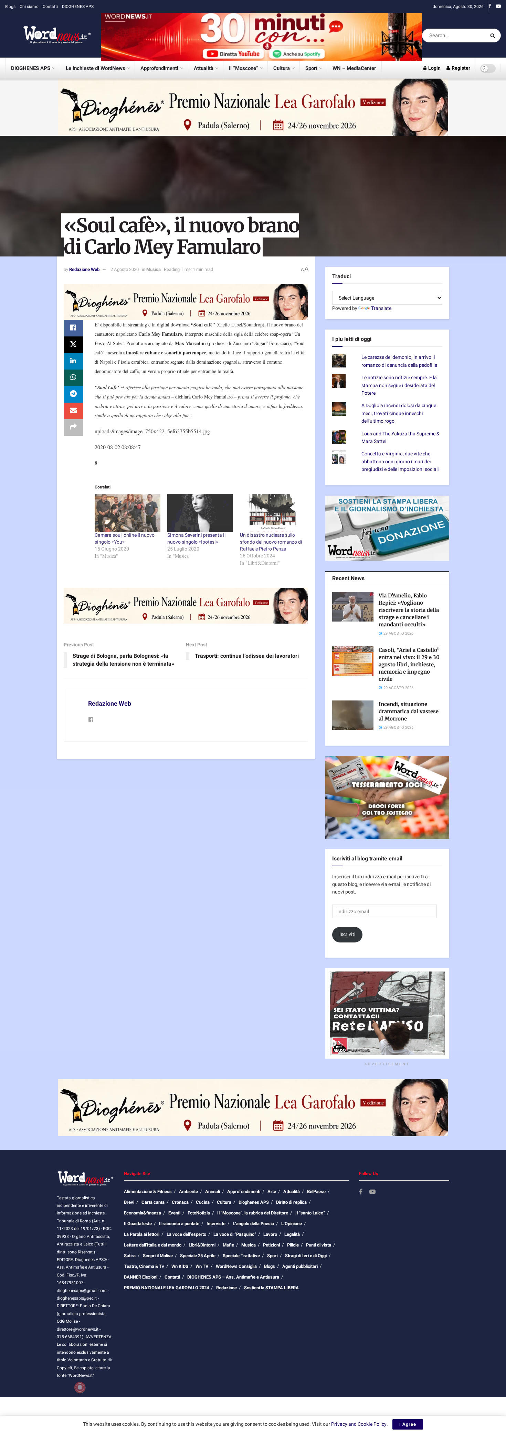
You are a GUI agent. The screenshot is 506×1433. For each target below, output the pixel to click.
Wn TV (202, 1266)
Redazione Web (84, 269)
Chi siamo (29, 6)
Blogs (10, 6)
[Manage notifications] (79, 1387)
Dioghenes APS (254, 1202)
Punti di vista (318, 1245)
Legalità (292, 1234)
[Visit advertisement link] (261, 35)
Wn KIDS (179, 1266)
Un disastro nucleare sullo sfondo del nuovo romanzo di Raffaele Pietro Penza (271, 542)
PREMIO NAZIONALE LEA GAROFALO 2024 (166, 1287)
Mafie (228, 1245)
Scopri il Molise (158, 1255)
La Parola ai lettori (141, 1234)
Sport (311, 68)
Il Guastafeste (138, 1223)
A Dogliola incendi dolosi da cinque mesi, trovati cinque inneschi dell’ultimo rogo (398, 413)
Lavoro (270, 1234)
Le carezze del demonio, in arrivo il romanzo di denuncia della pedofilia (399, 361)
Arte (271, 1191)
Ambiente (188, 1191)
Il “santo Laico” (310, 1213)
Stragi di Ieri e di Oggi (306, 1255)
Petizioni (271, 1245)
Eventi (174, 1213)
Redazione (226, 1287)
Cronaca (180, 1202)
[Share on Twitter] (73, 344)
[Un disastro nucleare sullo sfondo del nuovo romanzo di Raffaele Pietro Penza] (273, 513)
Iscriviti (347, 934)
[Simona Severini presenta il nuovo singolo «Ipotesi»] (200, 513)
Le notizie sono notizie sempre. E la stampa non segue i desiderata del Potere (399, 385)
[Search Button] (494, 35)
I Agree (407, 1424)
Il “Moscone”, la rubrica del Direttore (252, 1213)
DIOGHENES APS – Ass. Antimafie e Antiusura (233, 1277)
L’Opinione (291, 1223)
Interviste (216, 1223)
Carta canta (153, 1202)
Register (460, 68)
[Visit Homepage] (48, 36)
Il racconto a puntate (179, 1223)
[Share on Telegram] (73, 394)
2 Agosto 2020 (124, 269)
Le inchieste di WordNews (95, 68)
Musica (153, 269)
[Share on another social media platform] (73, 427)
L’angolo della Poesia (253, 1223)
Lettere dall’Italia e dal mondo (152, 1245)
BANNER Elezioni (140, 1277)
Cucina (203, 1202)
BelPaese (316, 1191)
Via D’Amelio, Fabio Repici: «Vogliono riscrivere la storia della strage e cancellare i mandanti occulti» (409, 610)
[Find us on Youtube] (498, 6)
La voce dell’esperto (186, 1234)
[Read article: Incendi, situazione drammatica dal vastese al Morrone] (352, 715)
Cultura (281, 68)
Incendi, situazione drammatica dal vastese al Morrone (409, 711)
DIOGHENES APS (78, 6)
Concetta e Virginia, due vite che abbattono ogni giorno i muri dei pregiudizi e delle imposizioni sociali (400, 461)
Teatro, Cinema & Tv (144, 1266)
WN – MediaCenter (354, 68)
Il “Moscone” (243, 68)
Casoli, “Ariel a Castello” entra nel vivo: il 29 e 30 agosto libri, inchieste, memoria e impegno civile (409, 664)
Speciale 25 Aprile (197, 1255)
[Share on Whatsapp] (73, 378)
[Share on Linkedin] (73, 361)
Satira (130, 1255)
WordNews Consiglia (236, 1266)
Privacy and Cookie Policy (359, 1424)
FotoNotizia (199, 1213)
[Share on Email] (73, 411)
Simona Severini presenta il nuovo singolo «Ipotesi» (196, 539)
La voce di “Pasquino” (234, 1234)
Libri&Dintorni (202, 1245)
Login (434, 68)
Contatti (50, 6)
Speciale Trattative (241, 1255)
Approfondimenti (159, 68)
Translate (381, 308)
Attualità (203, 68)
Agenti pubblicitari (300, 1266)
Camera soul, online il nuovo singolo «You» (125, 539)
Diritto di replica (291, 1202)
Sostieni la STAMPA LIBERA (271, 1287)
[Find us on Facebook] (489, 6)
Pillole (293, 1245)
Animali (212, 1191)
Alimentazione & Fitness (148, 1191)
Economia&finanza (142, 1213)
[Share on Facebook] (73, 328)
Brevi (129, 1202)
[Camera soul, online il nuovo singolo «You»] (127, 513)
